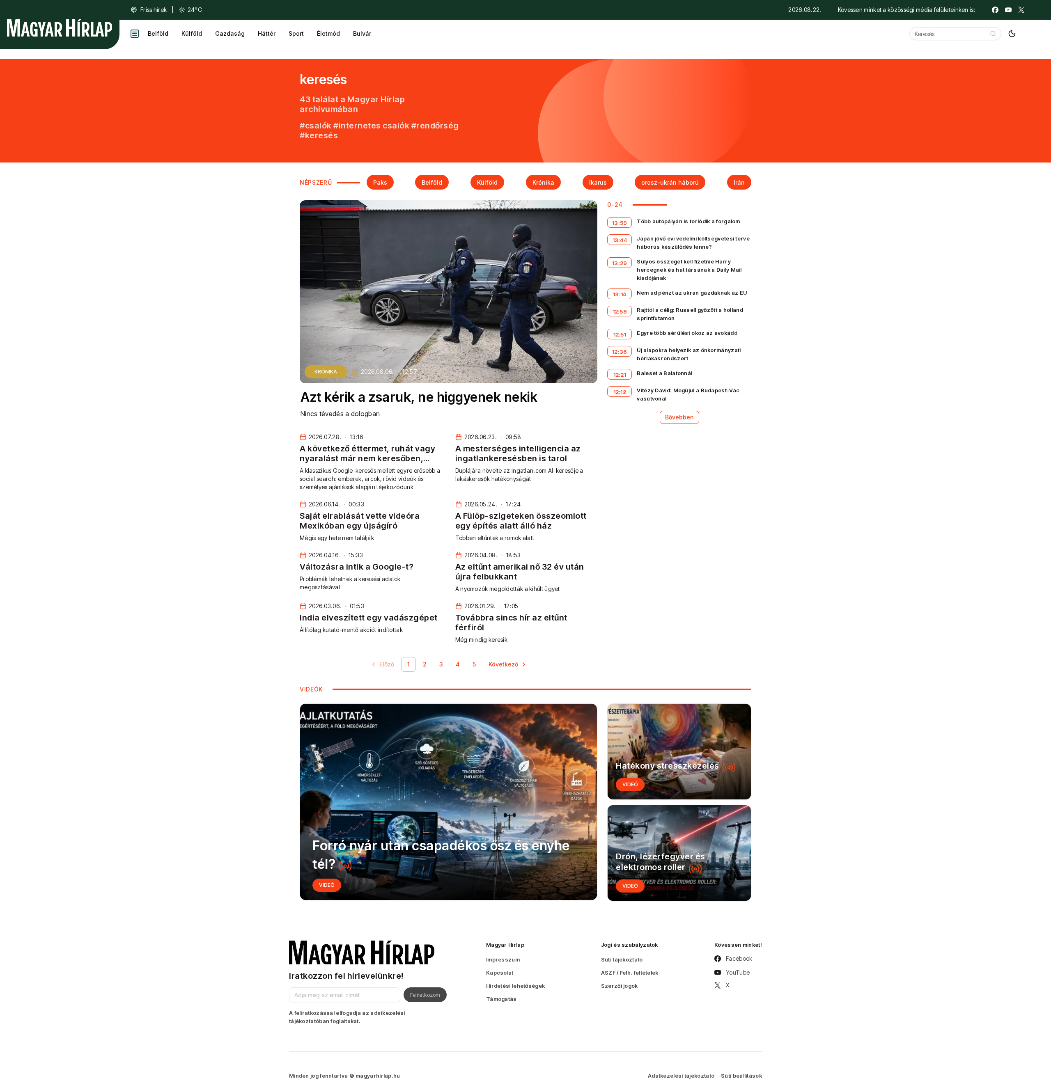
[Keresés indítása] (993, 33)
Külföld (191, 33)
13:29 (619, 263)
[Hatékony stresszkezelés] (679, 751)
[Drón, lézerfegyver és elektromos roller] (679, 853)
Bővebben (679, 417)
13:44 (620, 240)
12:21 (619, 374)
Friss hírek (153, 9)
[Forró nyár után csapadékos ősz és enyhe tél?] (448, 802)
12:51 (619, 334)
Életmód (328, 33)
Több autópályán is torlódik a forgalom (688, 221)
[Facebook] (995, 10)
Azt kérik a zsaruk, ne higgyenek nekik (419, 397)
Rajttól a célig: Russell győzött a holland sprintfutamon (690, 314)
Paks (380, 182)
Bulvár (362, 33)
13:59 (619, 223)
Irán (739, 182)
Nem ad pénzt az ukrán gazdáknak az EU (692, 292)
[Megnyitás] (134, 33)
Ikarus (598, 182)
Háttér (266, 33)
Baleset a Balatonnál (664, 373)
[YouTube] (1008, 10)
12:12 (619, 392)
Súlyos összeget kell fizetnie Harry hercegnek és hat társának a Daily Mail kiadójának (689, 269)
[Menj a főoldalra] (59, 28)
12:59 (620, 311)
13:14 (619, 294)
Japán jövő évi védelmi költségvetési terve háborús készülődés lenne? (693, 242)
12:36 (619, 351)
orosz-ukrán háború (670, 182)
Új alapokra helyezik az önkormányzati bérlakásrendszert (689, 354)
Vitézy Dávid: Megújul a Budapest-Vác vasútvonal (688, 394)
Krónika (543, 182)
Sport (296, 33)
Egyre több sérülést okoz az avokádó (687, 333)
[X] (1021, 10)
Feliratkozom (425, 994)
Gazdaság (230, 33)
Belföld (158, 33)
